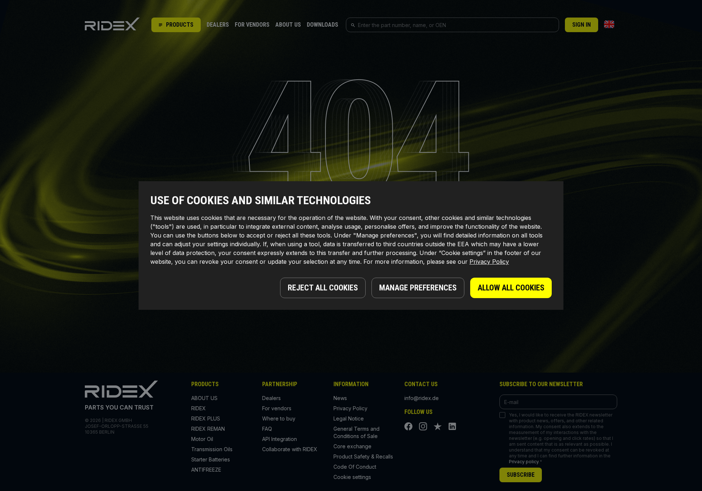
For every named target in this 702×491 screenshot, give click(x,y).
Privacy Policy (489, 261)
